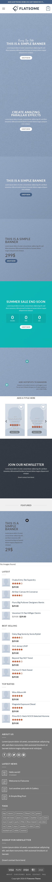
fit (33, 813)
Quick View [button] (14, 432)
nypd (10, 822)
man (4, 822)
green (38, 813)
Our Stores (19, 874)
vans (37, 826)
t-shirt (30, 826)
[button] (3, 8)
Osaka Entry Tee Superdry (15, 420)
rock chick (42, 822)
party (17, 822)
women (24, 830)
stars (16, 826)
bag (4, 813)
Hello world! (14, 772)
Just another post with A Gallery (24, 788)
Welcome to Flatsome (19, 780)
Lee (40, 818)
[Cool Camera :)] (6, 384)
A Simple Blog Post (17, 796)
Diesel (27, 813)
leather (34, 818)
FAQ (44, 874)
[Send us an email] (19, 755)
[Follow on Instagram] (9, 755)
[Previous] (6, 421)
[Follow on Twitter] (14, 755)
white (16, 830)
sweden (23, 826)
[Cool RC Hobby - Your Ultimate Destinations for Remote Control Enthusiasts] (26, 8)
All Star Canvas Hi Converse (37, 421)
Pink (23, 822)
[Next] (45, 421)
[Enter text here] (27, 520)
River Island (31, 822)
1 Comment (14, 775)
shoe (9, 826)
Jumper (26, 818)
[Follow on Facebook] (4, 755)
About (9, 874)
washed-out (7, 830)
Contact (37, 874)
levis (46, 818)
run (4, 826)
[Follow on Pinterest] (23, 755)
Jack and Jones (8, 818)
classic (10, 813)
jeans (19, 818)
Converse (19, 813)
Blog (28, 874)
